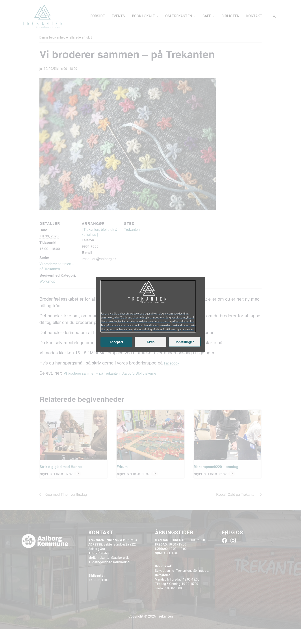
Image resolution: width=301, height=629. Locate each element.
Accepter (116, 342)
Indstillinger (184, 342)
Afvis (150, 342)
